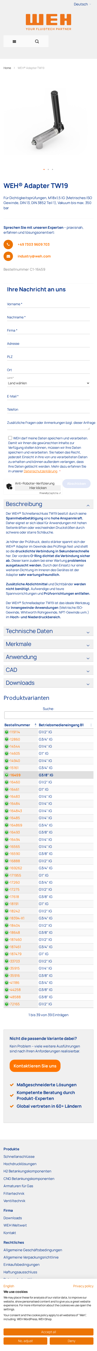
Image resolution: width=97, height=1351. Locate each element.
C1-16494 (12, 839)
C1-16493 (12, 832)
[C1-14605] (65, 753)
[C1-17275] (65, 889)
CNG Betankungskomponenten (29, 1178)
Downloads (13, 1217)
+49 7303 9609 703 (34, 244)
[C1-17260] (65, 882)
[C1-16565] (65, 846)
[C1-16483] (65, 796)
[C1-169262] (65, 868)
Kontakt (10, 1232)
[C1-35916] (65, 975)
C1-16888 (12, 860)
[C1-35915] (65, 968)
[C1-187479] (65, 953)
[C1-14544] (65, 746)
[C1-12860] (65, 739)
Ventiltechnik (14, 1200)
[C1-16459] (65, 775)
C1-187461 (13, 946)
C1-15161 (12, 767)
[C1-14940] (65, 760)
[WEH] (48, 22)
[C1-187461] (65, 946)
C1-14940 (12, 760)
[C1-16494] (65, 839)
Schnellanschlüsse (19, 1156)
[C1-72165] (65, 1004)
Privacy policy (83, 1286)
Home (7, 68)
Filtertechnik (14, 1193)
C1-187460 (13, 939)
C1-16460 (12, 782)
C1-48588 (13, 996)
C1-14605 (12, 753)
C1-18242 (12, 911)
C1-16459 (12, 775)
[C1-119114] (65, 732)
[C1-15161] (65, 767)
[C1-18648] (65, 932)
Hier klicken (38, 487)
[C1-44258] (65, 989)
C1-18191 (12, 903)
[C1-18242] (65, 911)
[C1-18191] (65, 903)
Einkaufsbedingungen (22, 1264)
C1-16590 (12, 853)
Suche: (48, 708)
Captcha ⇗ (50, 493)
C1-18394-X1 (14, 918)
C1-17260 (12, 882)
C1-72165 (12, 1004)
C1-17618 (12, 896)
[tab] (48, 504)
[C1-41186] (65, 982)
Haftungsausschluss (20, 1272)
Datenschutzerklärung (40, 471)
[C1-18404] (65, 925)
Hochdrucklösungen (20, 1163)
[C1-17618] (65, 896)
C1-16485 (12, 817)
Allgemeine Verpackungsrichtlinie (31, 1257)
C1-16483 (12, 796)
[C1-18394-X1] (65, 918)
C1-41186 (12, 982)
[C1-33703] (65, 961)
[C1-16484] (65, 803)
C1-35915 (12, 968)
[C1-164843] (65, 810)
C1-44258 (13, 989)
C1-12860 (12, 739)
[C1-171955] (65, 875)
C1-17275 (12, 889)
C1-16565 (12, 846)
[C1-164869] (65, 825)
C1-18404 (12, 925)
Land (10, 377)
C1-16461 (12, 789)
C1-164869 (13, 825)
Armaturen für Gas (18, 1185)
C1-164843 (13, 810)
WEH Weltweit (15, 1225)
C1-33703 (12, 961)
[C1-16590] (65, 853)
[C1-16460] (65, 782)
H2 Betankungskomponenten (27, 1171)
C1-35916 (12, 975)
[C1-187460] (65, 939)
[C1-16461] (65, 789)
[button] (82, 4)
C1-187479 (13, 953)
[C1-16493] (65, 832)
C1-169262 (13, 868)
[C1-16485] (65, 817)
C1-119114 (12, 732)
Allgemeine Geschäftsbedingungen (33, 1249)
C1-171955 (13, 875)
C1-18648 (12, 932)
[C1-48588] (65, 997)
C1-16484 (12, 803)
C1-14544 (12, 746)
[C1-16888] (65, 861)
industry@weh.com (34, 256)
